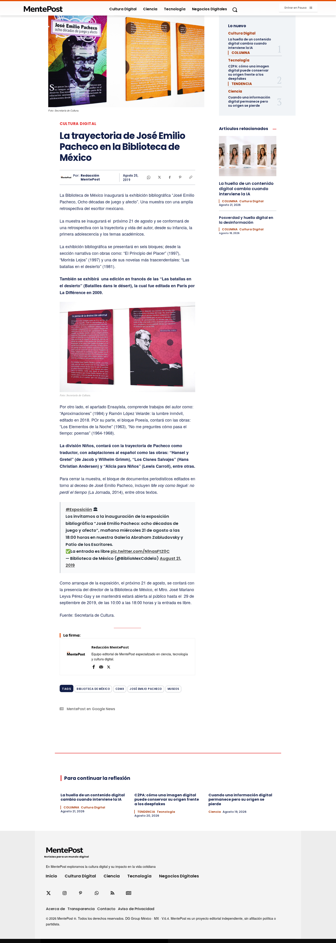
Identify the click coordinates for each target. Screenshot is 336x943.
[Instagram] (64, 893)
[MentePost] (43, 7)
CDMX (119, 689)
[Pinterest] (180, 177)
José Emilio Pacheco (146, 689)
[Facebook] (169, 177)
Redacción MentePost (90, 177)
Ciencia (235, 91)
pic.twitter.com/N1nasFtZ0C (140, 551)
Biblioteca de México (93, 689)
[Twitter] (48, 893)
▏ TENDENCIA (240, 83)
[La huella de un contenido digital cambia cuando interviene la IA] (247, 156)
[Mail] (101, 666)
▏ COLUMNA (239, 52)
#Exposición (79, 509)
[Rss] (112, 893)
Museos (173, 689)
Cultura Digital (78, 124)
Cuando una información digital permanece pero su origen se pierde (249, 101)
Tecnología (238, 60)
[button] (234, 9)
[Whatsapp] (96, 893)
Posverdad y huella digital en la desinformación (246, 220)
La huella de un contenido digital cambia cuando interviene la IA (249, 43)
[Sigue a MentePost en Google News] (128, 893)
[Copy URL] (190, 177)
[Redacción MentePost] (66, 177)
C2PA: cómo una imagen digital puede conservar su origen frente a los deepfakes (248, 72)
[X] (159, 177)
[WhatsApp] (148, 177)
